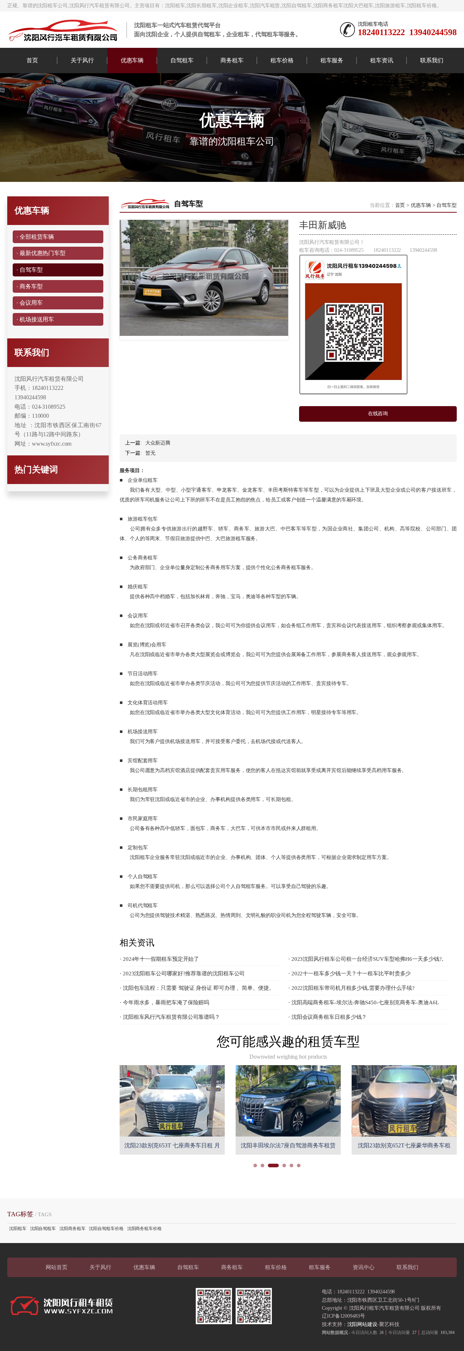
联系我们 (431, 60)
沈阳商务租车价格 (144, 1228)
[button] (255, 1165)
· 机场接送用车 (35, 319)
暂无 (150, 453)
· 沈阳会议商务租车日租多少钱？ (327, 1017)
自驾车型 (446, 205)
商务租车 (232, 60)
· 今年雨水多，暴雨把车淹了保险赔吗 (164, 1002)
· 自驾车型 (29, 270)
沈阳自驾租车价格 (106, 1228)
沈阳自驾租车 (43, 1228)
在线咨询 (378, 413)
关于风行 (82, 60)
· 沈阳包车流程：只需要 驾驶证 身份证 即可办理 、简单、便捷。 (197, 988)
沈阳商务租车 (72, 1228)
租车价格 (282, 60)
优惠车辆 (132, 60)
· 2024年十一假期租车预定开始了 (159, 959)
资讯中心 (363, 1267)
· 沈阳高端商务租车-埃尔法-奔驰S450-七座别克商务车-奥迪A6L (363, 1002)
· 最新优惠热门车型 (41, 253)
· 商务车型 (29, 286)
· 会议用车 (29, 303)
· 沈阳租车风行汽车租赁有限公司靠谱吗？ (170, 1017)
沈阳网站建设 (362, 1324)
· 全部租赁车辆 (35, 237)
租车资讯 (381, 60)
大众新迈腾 (158, 443)
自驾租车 (182, 60)
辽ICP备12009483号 (343, 1316)
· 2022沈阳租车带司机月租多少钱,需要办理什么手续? (351, 988)
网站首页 (56, 1267)
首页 (32, 60)
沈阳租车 (17, 1228)
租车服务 (332, 60)
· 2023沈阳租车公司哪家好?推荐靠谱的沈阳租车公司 (182, 973)
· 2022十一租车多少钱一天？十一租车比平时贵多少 (349, 973)
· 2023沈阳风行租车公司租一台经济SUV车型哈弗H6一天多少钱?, (365, 959)
